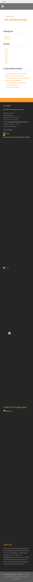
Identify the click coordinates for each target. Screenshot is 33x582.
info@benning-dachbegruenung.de (18, 122)
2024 (6, 54)
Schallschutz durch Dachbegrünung (16, 82)
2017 (6, 61)
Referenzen (8, 38)
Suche (4, 1)
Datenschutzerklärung (10, 574)
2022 (6, 58)
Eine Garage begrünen (12, 85)
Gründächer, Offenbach (12, 87)
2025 (6, 51)
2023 (6, 56)
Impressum (20, 574)
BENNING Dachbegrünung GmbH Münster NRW (27, 7)
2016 (6, 63)
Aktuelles (7, 36)
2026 (6, 49)
